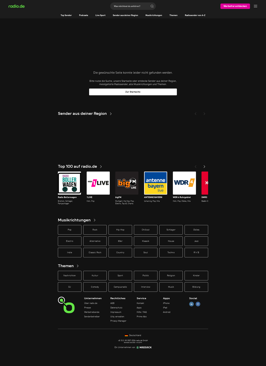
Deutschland (135, 335)
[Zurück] (195, 165)
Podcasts (83, 15)
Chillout (146, 230)
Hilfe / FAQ (142, 312)
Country (120, 252)
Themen (173, 15)
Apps (139, 308)
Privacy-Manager (118, 321)
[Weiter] (204, 165)
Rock (95, 230)
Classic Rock (95, 252)
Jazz (196, 241)
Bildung (196, 287)
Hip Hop (120, 230)
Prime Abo (142, 317)
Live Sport (100, 15)
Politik (146, 276)
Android (166, 312)
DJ (69, 287)
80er (120, 241)
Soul (145, 252)
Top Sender (66, 15)
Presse (87, 308)
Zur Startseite (133, 92)
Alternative (95, 241)
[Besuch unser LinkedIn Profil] (191, 304)
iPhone (166, 303)
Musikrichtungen (153, 15)
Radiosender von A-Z (195, 15)
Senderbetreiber (92, 317)
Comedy (95, 287)
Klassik (145, 241)
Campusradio (120, 287)
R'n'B (196, 252)
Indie (69, 252)
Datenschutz (116, 308)
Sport (120, 276)
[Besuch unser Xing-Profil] (198, 304)
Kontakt (140, 303)
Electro (69, 241)
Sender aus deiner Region (125, 15)
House (171, 241)
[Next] (204, 112)
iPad (165, 308)
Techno (171, 252)
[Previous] (195, 112)
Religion (171, 276)
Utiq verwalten (117, 317)
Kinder (196, 276)
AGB (112, 303)
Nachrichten (69, 276)
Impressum (115, 312)
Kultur (95, 276)
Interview (145, 287)
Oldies (196, 230)
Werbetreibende (91, 312)
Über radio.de (90, 303)
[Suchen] (152, 6)
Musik (171, 287)
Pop (70, 230)
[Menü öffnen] (255, 6)
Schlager (171, 230)
